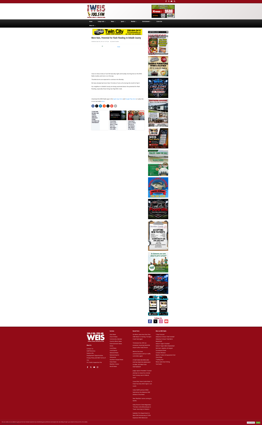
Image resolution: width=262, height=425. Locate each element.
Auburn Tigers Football (162, 343)
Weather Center (114, 364)
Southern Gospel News (116, 359)
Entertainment (146, 21)
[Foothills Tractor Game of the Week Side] (158, 209)
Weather (133, 21)
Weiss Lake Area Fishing (163, 362)
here (103, 101)
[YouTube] (171, 1)
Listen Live (159, 21)
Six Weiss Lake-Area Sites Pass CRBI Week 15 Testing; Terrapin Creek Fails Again (142, 337)
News (112, 21)
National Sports (114, 355)
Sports (122, 21)
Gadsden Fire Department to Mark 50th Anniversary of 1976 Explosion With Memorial (142, 415)
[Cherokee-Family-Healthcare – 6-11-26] (158, 235)
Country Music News (116, 341)
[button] (174, 1)
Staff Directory (91, 351)
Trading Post (159, 359)
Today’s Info (101, 21)
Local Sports (113, 350)
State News (113, 362)
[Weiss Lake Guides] (158, 187)
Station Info (90, 353)
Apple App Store (118, 99)
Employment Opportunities (95, 355)
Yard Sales (159, 364)
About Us (91, 25)
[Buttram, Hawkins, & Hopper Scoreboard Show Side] (158, 284)
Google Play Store (130, 99)
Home (90, 21)
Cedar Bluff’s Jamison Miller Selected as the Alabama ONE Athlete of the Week (132, 125)
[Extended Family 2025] (158, 262)
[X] (169, 1)
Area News (113, 334)
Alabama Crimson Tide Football (165, 337)
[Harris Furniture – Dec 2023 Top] (158, 66)
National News (114, 352)
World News (113, 366)
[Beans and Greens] (158, 44)
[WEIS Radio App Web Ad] (158, 305)
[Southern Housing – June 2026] (158, 113)
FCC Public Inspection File (94, 362)
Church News (113, 337)
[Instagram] (97, 367)
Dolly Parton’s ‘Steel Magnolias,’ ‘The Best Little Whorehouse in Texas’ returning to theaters (142, 407)
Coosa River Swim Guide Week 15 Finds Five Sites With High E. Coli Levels (113, 125)
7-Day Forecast (160, 334)
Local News (113, 348)
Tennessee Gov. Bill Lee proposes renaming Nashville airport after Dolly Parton (141, 345)
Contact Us (90, 348)
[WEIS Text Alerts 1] (158, 138)
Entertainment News (116, 343)
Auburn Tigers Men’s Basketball (165, 346)
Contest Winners (161, 352)
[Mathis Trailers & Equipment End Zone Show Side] (158, 87)
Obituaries (113, 357)
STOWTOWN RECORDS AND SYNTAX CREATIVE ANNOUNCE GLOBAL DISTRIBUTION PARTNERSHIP (95, 117)
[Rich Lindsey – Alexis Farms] (158, 163)
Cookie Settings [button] (251, 422)
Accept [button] (258, 422)
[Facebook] (166, 1)
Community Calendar (116, 339)
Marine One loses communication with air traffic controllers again (142, 354)
